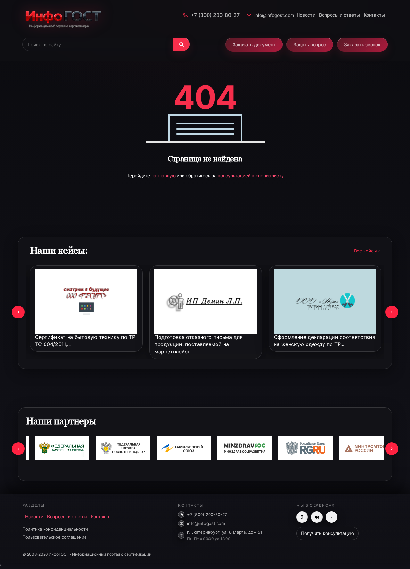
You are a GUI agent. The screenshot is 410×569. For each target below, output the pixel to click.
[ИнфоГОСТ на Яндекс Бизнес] (302, 517)
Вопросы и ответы (339, 15)
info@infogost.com (274, 15)
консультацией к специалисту (251, 175)
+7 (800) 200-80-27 (215, 15)
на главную (164, 175)
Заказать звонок (362, 44)
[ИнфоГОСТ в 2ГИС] (331, 517)
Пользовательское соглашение (54, 536)
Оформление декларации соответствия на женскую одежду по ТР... (324, 341)
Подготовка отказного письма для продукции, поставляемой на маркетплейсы (198, 344)
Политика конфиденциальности (55, 528)
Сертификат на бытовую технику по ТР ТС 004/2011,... (85, 341)
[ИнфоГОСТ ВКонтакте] (317, 517)
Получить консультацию (327, 533)
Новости (306, 15)
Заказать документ (254, 44)
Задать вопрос (309, 44)
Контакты (374, 15)
